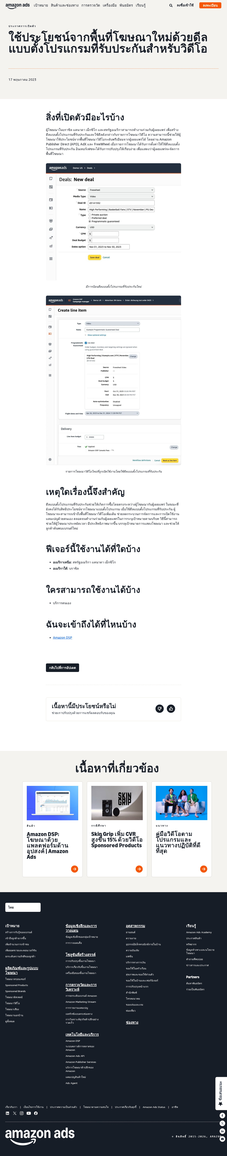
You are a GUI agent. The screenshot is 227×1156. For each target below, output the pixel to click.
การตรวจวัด (90, 5)
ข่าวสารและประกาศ (197, 965)
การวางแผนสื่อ (74, 942)
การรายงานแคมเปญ (77, 1007)
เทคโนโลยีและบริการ (82, 1034)
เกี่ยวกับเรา (11, 1106)
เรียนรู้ (141, 5)
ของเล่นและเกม (134, 1004)
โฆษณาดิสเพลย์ (14, 997)
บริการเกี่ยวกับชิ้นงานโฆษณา (82, 966)
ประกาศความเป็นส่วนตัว (63, 1106)
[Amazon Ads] (15, 5)
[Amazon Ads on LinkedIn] (7, 1113)
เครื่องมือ (110, 5)
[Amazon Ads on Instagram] (22, 1113)
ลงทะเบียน (210, 5)
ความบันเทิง (132, 950)
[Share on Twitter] (222, 1123)
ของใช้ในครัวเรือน (136, 968)
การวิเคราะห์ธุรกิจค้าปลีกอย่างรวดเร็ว (82, 1021)
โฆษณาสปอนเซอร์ (15, 979)
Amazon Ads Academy (199, 932)
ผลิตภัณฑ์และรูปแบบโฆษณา (21, 970)
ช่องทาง (132, 1022)
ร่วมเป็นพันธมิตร (195, 989)
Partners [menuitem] (192, 977)
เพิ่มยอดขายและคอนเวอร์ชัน (21, 950)
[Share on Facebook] (222, 1115)
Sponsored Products (16, 985)
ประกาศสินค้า (193, 938)
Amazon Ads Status (154, 1106)
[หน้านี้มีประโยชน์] (171, 709)
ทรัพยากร (191, 944)
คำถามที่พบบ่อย (194, 959)
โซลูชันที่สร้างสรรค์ (81, 954)
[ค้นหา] (171, 5)
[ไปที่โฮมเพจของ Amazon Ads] (39, 1136)
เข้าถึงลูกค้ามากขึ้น (15, 938)
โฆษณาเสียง (12, 1009)
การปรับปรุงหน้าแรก (137, 986)
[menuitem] (23, 1004)
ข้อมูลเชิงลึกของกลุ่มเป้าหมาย (82, 936)
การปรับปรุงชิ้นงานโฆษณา (80, 960)
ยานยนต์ (130, 932)
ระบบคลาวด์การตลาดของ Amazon (80, 1048)
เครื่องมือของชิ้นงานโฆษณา (81, 972)
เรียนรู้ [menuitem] (191, 926)
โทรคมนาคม (133, 998)
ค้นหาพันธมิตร (194, 983)
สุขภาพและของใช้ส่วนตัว (140, 974)
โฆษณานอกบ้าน (14, 1015)
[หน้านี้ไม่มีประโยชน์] (159, 709)
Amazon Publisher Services (81, 1061)
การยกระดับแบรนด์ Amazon (81, 995)
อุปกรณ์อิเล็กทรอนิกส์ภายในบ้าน (143, 944)
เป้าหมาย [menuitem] (12, 926)
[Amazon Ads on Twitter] (14, 1113)
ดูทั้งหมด (10, 1021)
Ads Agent (71, 1082)
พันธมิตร (126, 5)
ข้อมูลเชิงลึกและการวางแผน (81, 928)
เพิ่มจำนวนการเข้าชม (17, 944)
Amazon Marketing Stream (81, 1001)
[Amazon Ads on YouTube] (29, 1113)
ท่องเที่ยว (130, 1010)
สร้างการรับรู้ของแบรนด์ (18, 932)
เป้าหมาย (41, 5)
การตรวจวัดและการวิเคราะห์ (81, 987)
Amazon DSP (62, 637)
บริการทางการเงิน (136, 962)
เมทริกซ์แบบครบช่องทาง (79, 1013)
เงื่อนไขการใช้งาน (34, 1106)
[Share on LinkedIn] (222, 1131)
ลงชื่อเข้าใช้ (185, 5)
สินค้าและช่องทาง (65, 5)
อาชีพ (175, 1106)
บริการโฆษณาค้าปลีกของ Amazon (79, 1069)
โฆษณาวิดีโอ (12, 1003)
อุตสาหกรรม (135, 926)
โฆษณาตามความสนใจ (96, 1106)
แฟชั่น (129, 956)
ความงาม (131, 938)
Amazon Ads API (75, 1055)
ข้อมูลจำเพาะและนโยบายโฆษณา (200, 951)
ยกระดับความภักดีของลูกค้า (20, 956)
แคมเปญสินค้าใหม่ (76, 1076)
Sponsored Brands (15, 991)
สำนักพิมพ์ (131, 992)
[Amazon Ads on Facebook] (36, 1113)
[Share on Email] (222, 1139)
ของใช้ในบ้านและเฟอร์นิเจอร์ (142, 980)
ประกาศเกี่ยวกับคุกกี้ (125, 1106)
